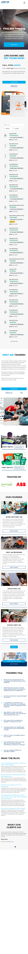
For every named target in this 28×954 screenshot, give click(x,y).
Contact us (8, 392)
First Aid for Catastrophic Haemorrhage (13, 808)
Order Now (14, 85)
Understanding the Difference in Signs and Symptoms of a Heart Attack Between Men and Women (14, 796)
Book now (14, 44)
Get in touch (14, 663)
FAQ (21, 392)
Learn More (14, 82)
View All (14, 646)
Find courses (14, 531)
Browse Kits (19, 467)
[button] (10, 846)
